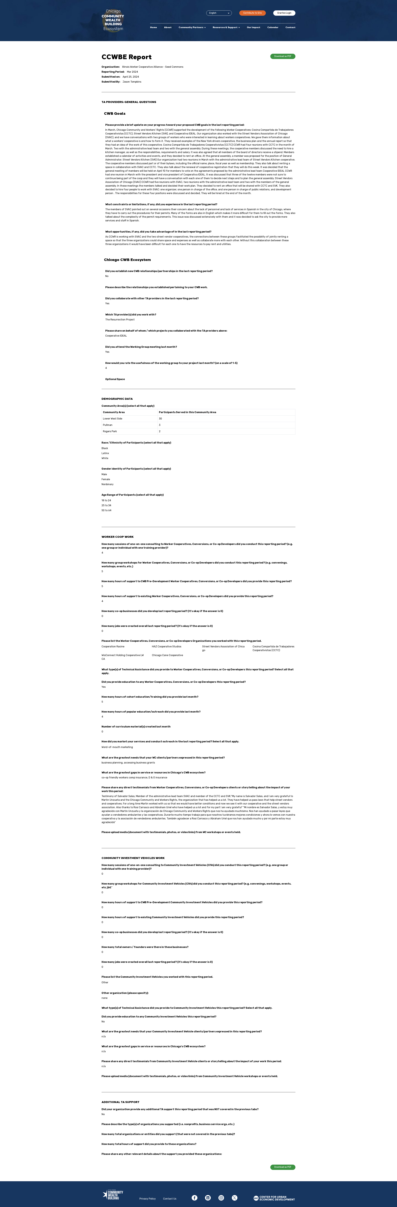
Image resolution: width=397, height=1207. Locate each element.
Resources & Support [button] (225, 27)
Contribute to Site (252, 13)
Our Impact (253, 27)
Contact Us (169, 1198)
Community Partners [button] (191, 27)
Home (153, 27)
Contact (290, 27)
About (168, 27)
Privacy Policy (147, 1198)
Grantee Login (284, 13)
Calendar (272, 27)
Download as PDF (282, 56)
